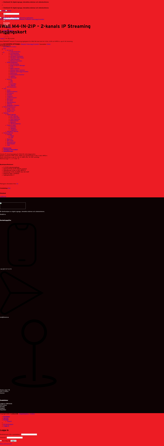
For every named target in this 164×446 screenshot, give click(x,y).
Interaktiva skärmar (12, 131)
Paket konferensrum (9, 107)
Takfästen (13, 128)
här (17, 184)
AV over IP (10, 50)
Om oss (5, 418)
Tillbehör (13, 85)
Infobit (48, 44)
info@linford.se (4, 317)
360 (11, 81)
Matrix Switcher (15, 68)
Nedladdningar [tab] (8, 151)
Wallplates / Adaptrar (13, 105)
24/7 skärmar (14, 116)
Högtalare (10, 96)
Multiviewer (13, 73)
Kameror (9, 79)
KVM (11, 67)
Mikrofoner (10, 99)
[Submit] (4, 20)
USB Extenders (15, 59)
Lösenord (3, 437)
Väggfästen (13, 130)
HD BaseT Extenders (16, 56)
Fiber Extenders (15, 55)
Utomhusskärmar (15, 123)
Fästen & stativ (11, 125)
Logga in (2, 38)
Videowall (13, 78)
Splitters (12, 76)
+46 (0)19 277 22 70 (5, 269)
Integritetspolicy (24, 414)
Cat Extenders (14, 53)
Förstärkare (10, 93)
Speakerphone (11, 102)
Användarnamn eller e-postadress (10, 434)
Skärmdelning (11, 142)
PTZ (11, 82)
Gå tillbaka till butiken (9, 47)
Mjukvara (13, 122)
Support (9, 421)
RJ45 (9, 188)
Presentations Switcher (17, 74)
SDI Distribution (11, 87)
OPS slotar (10, 140)
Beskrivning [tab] (7, 148)
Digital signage (11, 114)
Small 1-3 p (10, 111)
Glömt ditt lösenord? (6, 444)
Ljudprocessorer (12, 97)
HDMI (12, 136)
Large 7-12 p (11, 108)
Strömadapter (11, 143)
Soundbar (13, 84)
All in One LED (14, 117)
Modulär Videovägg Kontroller (35, 19)
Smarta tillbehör (8, 133)
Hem (1, 19)
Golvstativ (13, 127)
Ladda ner (3, 196)
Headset (9, 94)
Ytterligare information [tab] (10, 149)
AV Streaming (14, 64)
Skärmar (6, 113)
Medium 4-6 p (11, 110)
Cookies (32, 414)
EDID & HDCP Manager (17, 65)
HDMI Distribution (19, 19)
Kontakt (6, 420)
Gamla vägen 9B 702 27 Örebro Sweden (5, 391)
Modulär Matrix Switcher (17, 70)
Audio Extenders (15, 51)
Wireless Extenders (16, 61)
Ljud (4, 88)
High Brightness (15, 119)
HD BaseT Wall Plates (17, 58)
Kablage (9, 134)
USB (11, 137)
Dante (9, 90)
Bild (12, 19)
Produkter (6, 23)
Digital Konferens (12, 91)
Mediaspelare (14, 120)
